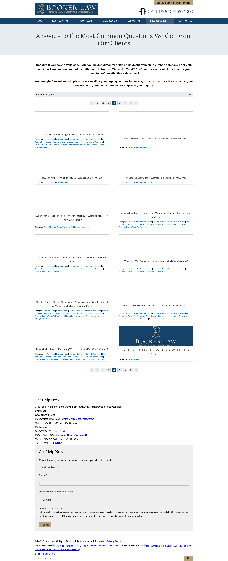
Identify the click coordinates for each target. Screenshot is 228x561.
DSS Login (49, 553)
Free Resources (159, 21)
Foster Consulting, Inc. (103, 545)
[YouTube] (58, 443)
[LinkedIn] (56, 443)
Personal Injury (62, 139)
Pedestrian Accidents (52, 142)
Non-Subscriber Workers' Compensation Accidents (85, 145)
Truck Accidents (75, 139)
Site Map (39, 553)
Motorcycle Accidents (92, 139)
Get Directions (83, 418)
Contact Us (185, 21)
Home (39, 21)
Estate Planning (50, 227)
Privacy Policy (114, 541)
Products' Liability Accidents (92, 142)
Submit (45, 524)
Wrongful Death (41, 147)
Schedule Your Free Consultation (174, 2)
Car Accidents (49, 139)
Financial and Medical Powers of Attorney (73, 227)
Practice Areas (60, 21)
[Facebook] (54, 443)
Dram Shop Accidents (70, 142)
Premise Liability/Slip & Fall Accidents (49, 145)
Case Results (110, 21)
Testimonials (133, 21)
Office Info (67, 418)
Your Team (85, 21)
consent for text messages (52, 507)
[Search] (188, 558)
